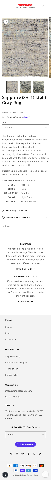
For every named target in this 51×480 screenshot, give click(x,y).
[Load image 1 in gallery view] (12, 87)
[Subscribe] (43, 434)
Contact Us (24, 301)
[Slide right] (48, 88)
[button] (5, 6)
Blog (7, 333)
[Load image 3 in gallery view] (38, 87)
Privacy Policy (12, 375)
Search (8, 327)
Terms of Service (13, 369)
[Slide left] (3, 88)
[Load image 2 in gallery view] (25, 87)
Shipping (5, 112)
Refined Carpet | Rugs (29, 475)
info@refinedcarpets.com (18, 391)
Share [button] (7, 226)
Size (4, 122)
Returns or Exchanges (16, 362)
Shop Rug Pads (24, 269)
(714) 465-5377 (13, 396)
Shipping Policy (12, 356)
